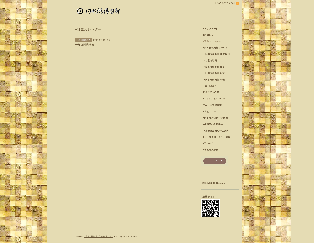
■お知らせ (208, 35)
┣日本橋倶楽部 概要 (214, 67)
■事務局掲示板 (210, 149)
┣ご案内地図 (210, 60)
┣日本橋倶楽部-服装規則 (216, 54)
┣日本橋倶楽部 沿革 (214, 73)
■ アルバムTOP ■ (214, 98)
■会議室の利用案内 (213, 124)
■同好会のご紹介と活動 (215, 118)
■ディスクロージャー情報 (216, 137)
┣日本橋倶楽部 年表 (214, 79)
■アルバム (208, 143)
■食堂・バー (209, 111)
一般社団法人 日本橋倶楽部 (98, 236)
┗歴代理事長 (210, 86)
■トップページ (210, 28)
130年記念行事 (211, 92)
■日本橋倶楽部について (215, 47)
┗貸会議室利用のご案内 (216, 130)
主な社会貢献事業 (212, 105)
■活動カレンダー (212, 41)
